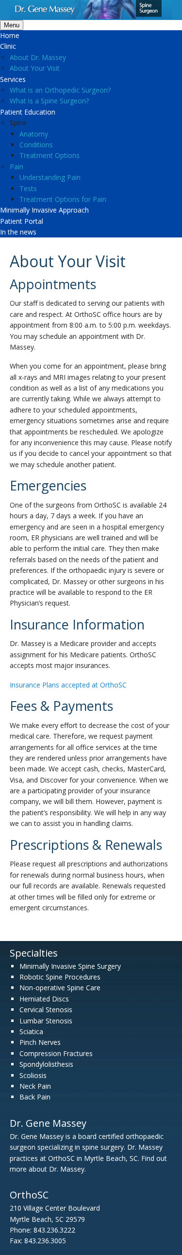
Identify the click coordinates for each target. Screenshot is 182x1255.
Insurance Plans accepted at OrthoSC (68, 684)
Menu (11, 25)
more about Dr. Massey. (48, 1169)
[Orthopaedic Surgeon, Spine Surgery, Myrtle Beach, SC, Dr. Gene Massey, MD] (91, 16)
